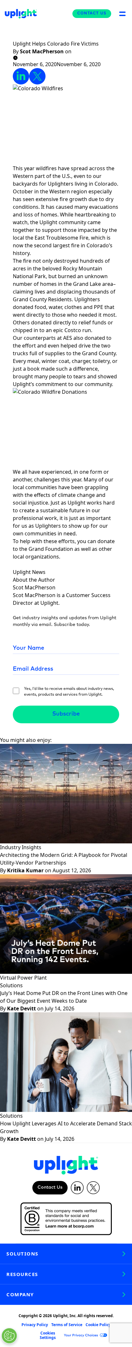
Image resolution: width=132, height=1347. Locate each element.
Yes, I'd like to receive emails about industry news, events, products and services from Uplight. (69, 692)
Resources (22, 1274)
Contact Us (91, 13)
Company (20, 1294)
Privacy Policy (34, 1324)
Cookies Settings (48, 1335)
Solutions (22, 1253)
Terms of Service (66, 1324)
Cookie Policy (98, 1324)
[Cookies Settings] (9, 1336)
